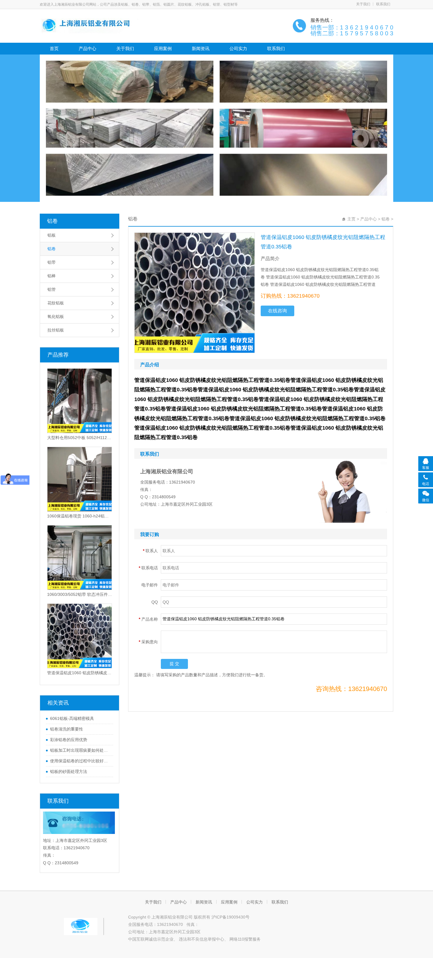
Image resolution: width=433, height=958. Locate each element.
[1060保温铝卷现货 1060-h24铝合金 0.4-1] (79, 479)
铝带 (51, 262)
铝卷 (52, 221)
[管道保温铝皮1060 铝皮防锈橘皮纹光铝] (79, 636)
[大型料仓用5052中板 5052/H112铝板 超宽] (79, 400)
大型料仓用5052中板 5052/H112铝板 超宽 (79, 437)
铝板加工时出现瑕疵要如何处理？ (80, 750)
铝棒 (51, 275)
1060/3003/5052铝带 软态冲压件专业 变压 (79, 594)
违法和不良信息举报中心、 (203, 939)
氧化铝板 (55, 316)
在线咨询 (277, 310)
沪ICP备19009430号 (230, 917)
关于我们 (363, 4)
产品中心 (87, 48)
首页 (54, 48)
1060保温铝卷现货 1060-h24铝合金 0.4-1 (79, 516)
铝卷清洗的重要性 (66, 729)
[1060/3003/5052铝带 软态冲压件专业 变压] (79, 557)
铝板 (51, 235)
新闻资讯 (200, 48)
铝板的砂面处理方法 (68, 771)
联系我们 (383, 4)
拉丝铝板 (55, 330)
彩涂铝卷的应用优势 (68, 739)
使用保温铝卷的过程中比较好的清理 (80, 761)
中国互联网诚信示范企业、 (153, 939)
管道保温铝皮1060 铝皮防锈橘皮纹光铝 (79, 672)
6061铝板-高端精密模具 (72, 718)
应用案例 (163, 48)
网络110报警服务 (245, 939)
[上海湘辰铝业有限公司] (90, 25)
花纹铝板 (55, 303)
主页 (351, 219)
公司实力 (238, 48)
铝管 (51, 289)
